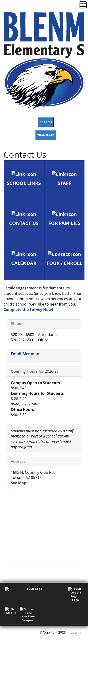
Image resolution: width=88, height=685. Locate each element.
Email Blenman (25, 353)
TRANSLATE (45, 135)
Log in (75, 632)
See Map (18, 482)
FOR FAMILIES (64, 223)
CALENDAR (23, 263)
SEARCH (46, 122)
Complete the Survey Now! (28, 309)
